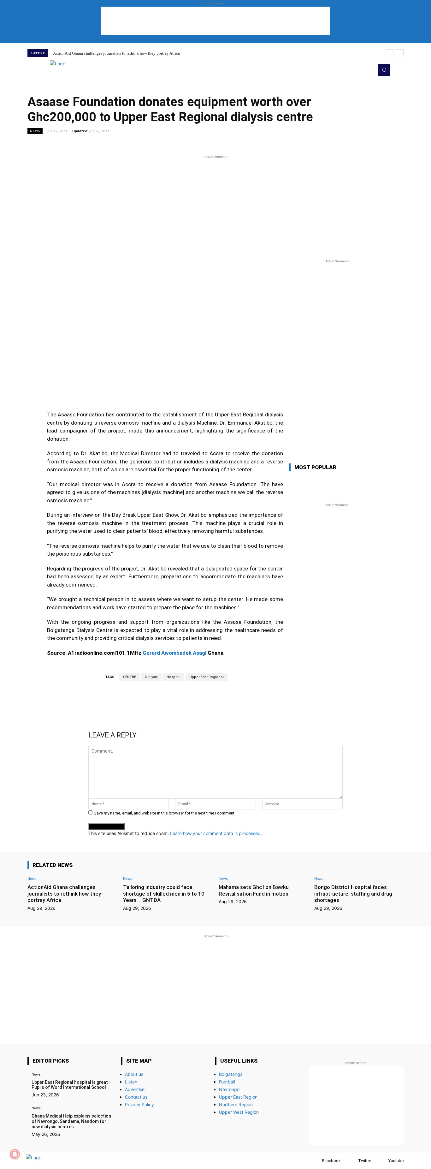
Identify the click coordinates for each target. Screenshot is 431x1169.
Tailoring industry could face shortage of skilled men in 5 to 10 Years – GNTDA (163, 893)
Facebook (331, 1160)
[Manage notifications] (15, 1154)
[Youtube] (367, 69)
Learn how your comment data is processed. (216, 833)
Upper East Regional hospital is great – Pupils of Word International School (72, 1085)
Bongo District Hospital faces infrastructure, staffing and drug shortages (353, 893)
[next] (400, 53)
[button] (384, 70)
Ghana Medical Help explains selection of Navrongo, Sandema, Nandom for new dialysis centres (71, 1121)
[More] (287, 145)
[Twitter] (358, 69)
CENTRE (129, 677)
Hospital (173, 677)
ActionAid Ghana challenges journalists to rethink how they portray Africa (116, 53)
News (35, 130)
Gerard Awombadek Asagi (174, 653)
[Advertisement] (215, 21)
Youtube (396, 1160)
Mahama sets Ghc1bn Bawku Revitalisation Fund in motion (254, 890)
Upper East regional (206, 677)
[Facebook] (316, 1160)
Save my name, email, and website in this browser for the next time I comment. (164, 813)
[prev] (389, 53)
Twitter (364, 1160)
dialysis (151, 677)
